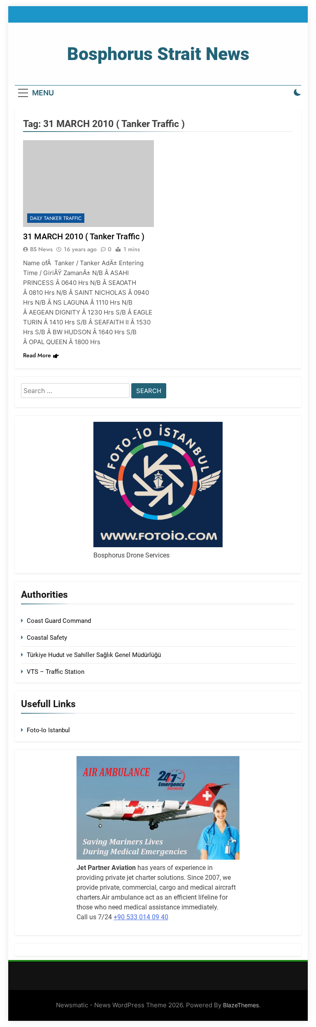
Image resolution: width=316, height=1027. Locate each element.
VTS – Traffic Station (55, 671)
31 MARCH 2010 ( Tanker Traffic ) (83, 236)
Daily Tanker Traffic (55, 218)
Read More (37, 355)
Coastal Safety (47, 637)
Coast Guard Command (59, 621)
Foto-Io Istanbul (48, 730)
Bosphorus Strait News (158, 54)
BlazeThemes (241, 1005)
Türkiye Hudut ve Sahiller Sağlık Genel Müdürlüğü (94, 655)
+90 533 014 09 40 (141, 917)
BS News (41, 249)
